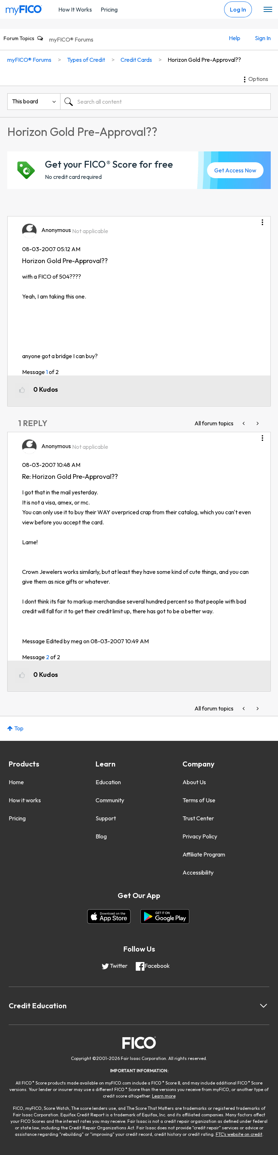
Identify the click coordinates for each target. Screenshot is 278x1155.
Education (108, 782)
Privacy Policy (199, 836)
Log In (238, 9)
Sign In (263, 38)
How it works (25, 800)
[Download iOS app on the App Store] (109, 916)
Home (16, 782)
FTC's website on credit (239, 1134)
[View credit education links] (263, 1006)
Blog (101, 836)
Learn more (164, 1096)
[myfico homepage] (24, 8)
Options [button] (258, 78)
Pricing (109, 9)
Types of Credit (86, 59)
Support (106, 818)
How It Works (75, 9)
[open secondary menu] (267, 10)
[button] (262, 219)
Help (234, 38)
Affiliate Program (203, 854)
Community (110, 800)
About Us (194, 782)
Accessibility (198, 872)
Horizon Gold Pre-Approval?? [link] (204, 59)
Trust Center (198, 818)
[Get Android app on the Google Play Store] (165, 916)
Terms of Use (198, 800)
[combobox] (165, 101)
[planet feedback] (257, 423)
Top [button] (19, 728)
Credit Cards (136, 59)
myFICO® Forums (71, 39)
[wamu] (244, 423)
